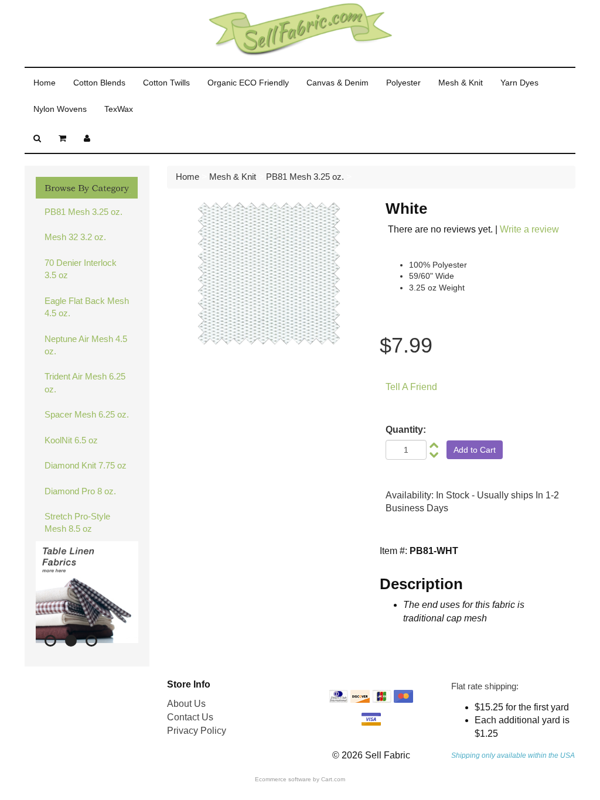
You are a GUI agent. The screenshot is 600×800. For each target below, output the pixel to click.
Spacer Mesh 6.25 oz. (87, 414)
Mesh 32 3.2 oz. (75, 237)
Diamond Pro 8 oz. (80, 491)
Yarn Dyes (519, 82)
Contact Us (190, 717)
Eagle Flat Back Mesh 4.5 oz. (87, 307)
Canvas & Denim (337, 82)
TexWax (118, 109)
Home (44, 82)
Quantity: (406, 430)
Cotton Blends (99, 82)
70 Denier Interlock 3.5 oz (81, 269)
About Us (186, 704)
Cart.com (333, 779)
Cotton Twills (166, 82)
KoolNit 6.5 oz (71, 440)
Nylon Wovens (60, 109)
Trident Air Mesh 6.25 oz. (85, 382)
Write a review (529, 229)
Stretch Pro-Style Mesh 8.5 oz (77, 522)
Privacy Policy (196, 731)
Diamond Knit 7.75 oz (86, 465)
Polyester (403, 82)
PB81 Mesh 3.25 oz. (83, 212)
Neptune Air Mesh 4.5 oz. (86, 345)
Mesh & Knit (460, 82)
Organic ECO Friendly (248, 82)
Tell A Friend (411, 387)
